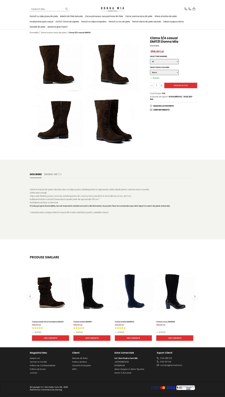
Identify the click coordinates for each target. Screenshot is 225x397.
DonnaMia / (35, 32)
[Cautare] (66, 9)
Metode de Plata (80, 358)
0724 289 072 (166, 358)
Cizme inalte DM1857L (124, 322)
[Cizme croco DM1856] (174, 291)
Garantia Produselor (81, 365)
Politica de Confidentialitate (42, 365)
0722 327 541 (165, 361)
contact (33, 373)
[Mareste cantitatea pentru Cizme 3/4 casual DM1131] (161, 85)
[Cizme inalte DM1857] (91, 291)
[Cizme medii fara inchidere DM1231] (50, 291)
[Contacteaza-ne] (185, 9)
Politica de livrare (38, 369)
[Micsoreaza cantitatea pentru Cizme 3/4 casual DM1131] (152, 85)
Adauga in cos (181, 85)
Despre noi (35, 358)
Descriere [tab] (36, 174)
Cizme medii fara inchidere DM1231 (48, 322)
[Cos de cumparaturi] (193, 9)
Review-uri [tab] (53, 174)
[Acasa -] (112, 9)
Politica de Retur (79, 362)
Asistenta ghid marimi (57, 26)
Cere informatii (161, 109)
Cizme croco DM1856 (165, 322)
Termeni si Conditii (38, 362)
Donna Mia (154, 46)
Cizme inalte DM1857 (82, 322)
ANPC (74, 369)
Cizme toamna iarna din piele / (54, 32)
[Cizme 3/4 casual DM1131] (55, 63)
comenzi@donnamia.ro (171, 365)
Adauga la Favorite (163, 106)
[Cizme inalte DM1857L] (133, 291)
